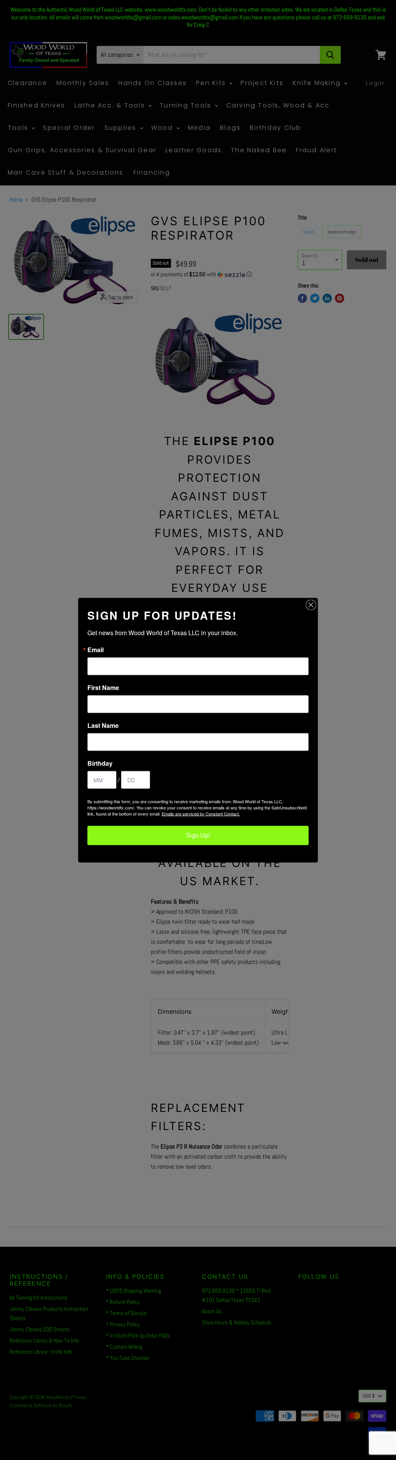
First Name (103, 687)
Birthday (100, 763)
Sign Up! (198, 835)
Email (95, 649)
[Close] (311, 604)
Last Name (103, 725)
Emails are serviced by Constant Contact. (201, 813)
